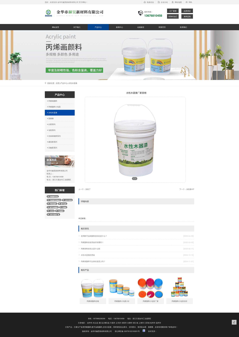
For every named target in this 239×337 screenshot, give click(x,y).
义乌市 (118, 322)
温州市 (158, 322)
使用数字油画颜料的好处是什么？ (137, 236)
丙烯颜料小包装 (54, 106)
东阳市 (124, 322)
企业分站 (164, 2)
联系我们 (183, 27)
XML (190, 2)
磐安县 (107, 322)
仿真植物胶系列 (54, 136)
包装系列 (51, 130)
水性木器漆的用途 (137, 255)
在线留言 (140, 27)
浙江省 (135, 322)
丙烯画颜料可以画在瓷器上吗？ (137, 261)
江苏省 (147, 322)
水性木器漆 (72, 83)
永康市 (129, 322)
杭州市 (152, 322)
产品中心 (98, 27)
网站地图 (178, 2)
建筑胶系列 (52, 142)
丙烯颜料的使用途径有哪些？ (137, 242)
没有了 (88, 189)
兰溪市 (112, 322)
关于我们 (76, 27)
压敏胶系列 (52, 147)
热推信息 (150, 2)
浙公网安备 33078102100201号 (127, 331)
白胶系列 (51, 124)
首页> (58, 83)
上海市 (141, 322)
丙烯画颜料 (52, 101)
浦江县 (101, 322)
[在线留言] (234, 322)
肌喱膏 (51, 118)
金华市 (89, 322)
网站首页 (55, 27)
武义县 (95, 322)
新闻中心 (119, 27)
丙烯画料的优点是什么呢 (137, 248)
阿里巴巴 (162, 27)
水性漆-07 (190, 189)
